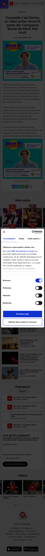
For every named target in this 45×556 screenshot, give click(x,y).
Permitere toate (22, 314)
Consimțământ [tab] (9, 239)
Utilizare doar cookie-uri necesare (22, 322)
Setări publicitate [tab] (35, 239)
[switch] (38, 288)
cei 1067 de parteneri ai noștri (21, 251)
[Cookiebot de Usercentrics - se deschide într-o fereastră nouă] (32, 232)
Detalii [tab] (21, 239)
